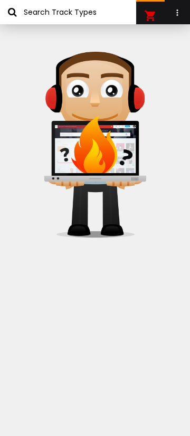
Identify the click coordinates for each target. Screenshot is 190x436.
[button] (150, 16)
